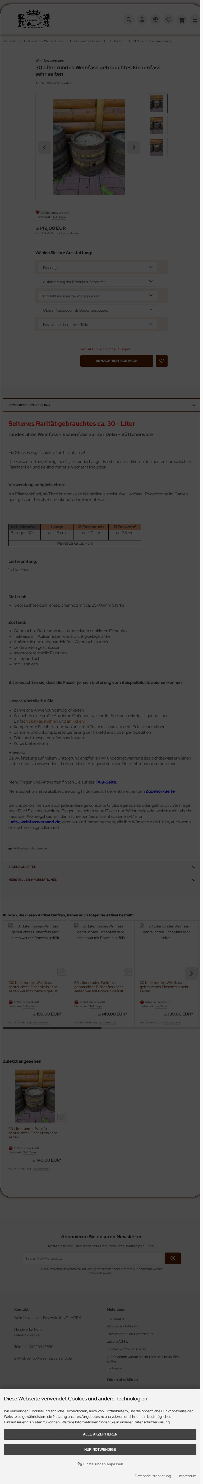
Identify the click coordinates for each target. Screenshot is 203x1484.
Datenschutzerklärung (153, 1475)
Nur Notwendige (100, 1450)
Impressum (187, 1475)
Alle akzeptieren (100, 1434)
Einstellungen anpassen (102, 1464)
